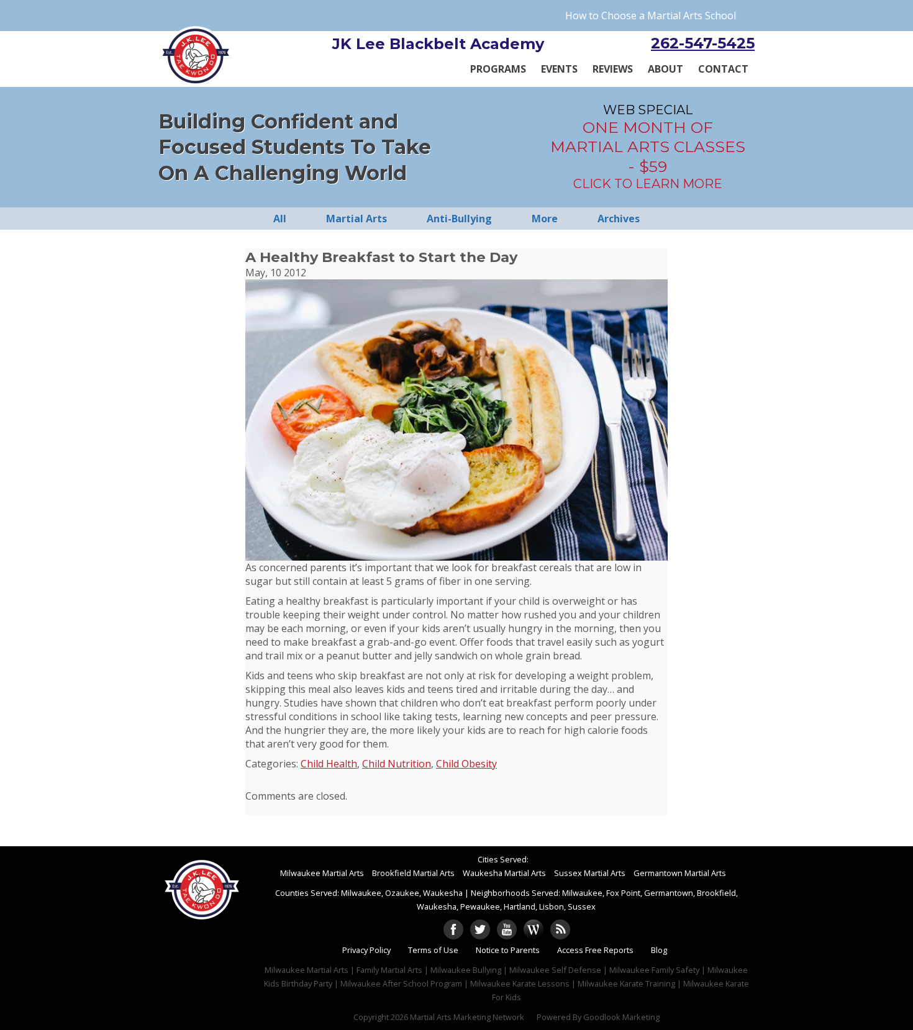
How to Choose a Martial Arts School (650, 15)
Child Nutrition (396, 763)
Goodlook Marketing (621, 1017)
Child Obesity (466, 763)
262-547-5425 (703, 43)
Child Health (329, 763)
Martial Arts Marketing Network (467, 1017)
